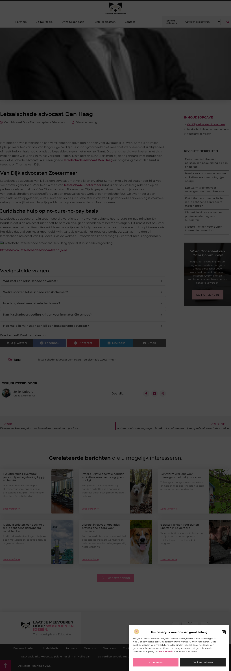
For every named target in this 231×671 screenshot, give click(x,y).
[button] (224, 632)
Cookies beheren (203, 662)
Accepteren (156, 662)
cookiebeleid (166, 651)
